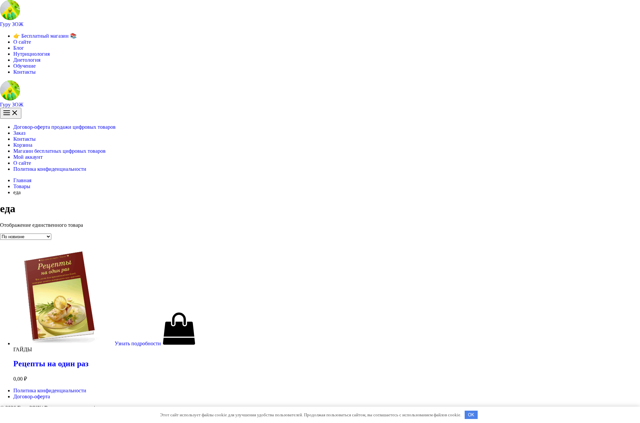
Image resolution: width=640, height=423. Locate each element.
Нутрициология (31, 54)
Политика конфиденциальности (49, 169)
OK (471, 414)
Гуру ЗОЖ (11, 24)
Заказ (19, 133)
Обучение (24, 66)
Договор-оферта (31, 396)
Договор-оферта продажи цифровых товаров (64, 127)
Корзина (22, 145)
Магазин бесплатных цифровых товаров (59, 151)
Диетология (26, 60)
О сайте (22, 42)
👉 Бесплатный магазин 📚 (45, 36)
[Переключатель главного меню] (10, 113)
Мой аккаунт (28, 157)
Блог (18, 48)
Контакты (24, 72)
